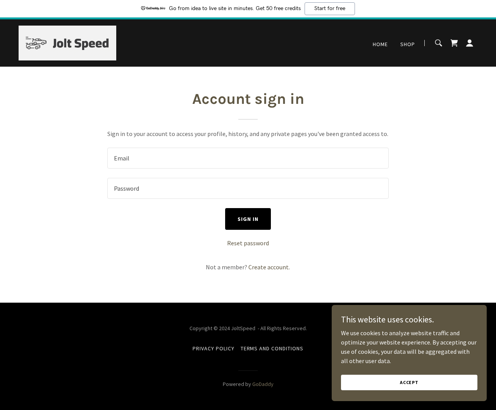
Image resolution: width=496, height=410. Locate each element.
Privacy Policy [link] (213, 348)
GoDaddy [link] (263, 384)
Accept (409, 382)
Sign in (248, 218)
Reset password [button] (248, 243)
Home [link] (380, 44)
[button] (469, 43)
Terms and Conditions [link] (272, 348)
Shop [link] (407, 44)
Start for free (329, 8)
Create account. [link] (269, 267)
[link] (67, 42)
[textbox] (247, 158)
